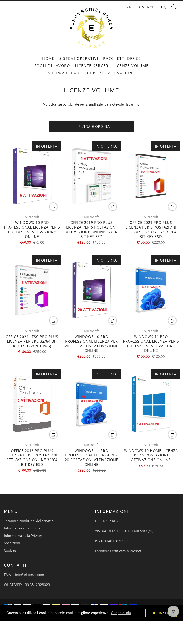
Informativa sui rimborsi (22, 528)
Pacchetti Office (122, 58)
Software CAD (64, 73)
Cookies (10, 550)
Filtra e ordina (94, 126)
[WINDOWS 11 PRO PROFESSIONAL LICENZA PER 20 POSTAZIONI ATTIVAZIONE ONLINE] (91, 404)
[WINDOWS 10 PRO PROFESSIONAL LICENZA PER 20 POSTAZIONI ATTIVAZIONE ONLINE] (91, 290)
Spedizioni (12, 543)
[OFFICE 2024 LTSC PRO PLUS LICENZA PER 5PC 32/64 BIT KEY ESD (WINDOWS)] (32, 290)
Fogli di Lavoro (52, 65)
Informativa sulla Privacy (23, 535)
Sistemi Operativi (78, 58)
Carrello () (153, 6)
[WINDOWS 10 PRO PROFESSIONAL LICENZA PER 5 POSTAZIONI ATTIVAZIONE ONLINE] (32, 176)
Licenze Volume (131, 65)
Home (48, 58)
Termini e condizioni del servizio (29, 521)
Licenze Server (91, 65)
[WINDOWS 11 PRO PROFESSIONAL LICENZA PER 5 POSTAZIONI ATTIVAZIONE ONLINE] (151, 290)
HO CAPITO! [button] (161, 613)
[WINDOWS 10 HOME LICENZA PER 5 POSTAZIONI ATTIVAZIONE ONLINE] (151, 404)
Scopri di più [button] (121, 613)
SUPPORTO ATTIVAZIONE (110, 73)
